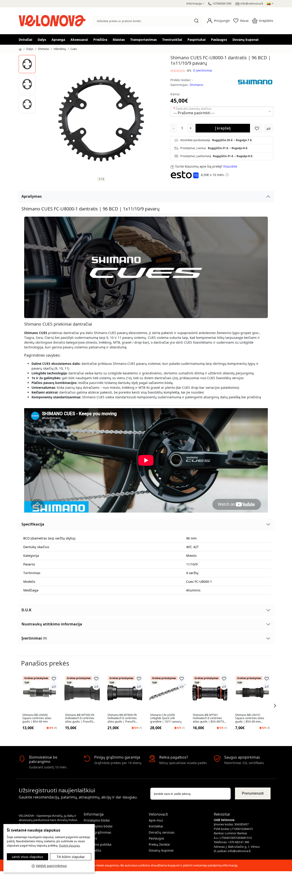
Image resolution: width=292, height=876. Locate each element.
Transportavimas (143, 39)
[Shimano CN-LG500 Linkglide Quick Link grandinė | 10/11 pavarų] (167, 693)
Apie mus (156, 820)
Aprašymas (31, 196)
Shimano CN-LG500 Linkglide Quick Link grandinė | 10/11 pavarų (165, 718)
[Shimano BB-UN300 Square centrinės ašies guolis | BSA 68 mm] (40, 693)
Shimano (43, 49)
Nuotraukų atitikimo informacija (51, 624)
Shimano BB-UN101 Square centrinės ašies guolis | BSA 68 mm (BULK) (249, 718)
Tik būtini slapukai (71, 857)
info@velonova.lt (251, 3)
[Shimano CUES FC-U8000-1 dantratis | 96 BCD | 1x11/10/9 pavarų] (27, 64)
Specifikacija (32, 524)
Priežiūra (100, 39)
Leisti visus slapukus (27, 857)
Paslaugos (219, 39)
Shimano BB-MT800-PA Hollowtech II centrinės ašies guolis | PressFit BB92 (122, 718)
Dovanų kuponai (245, 39)
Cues (73, 49)
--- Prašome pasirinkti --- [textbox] (194, 112)
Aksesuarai (79, 39)
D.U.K (26, 609)
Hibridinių (60, 49)
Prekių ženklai (159, 844)
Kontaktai (156, 826)
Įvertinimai (34, 638)
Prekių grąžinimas (97, 832)
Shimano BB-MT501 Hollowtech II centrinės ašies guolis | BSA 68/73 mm (208, 718)
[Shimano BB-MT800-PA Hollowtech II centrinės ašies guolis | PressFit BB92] (125, 693)
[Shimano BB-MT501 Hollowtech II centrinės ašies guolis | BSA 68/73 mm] (210, 693)
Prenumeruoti (253, 793)
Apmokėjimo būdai (98, 826)
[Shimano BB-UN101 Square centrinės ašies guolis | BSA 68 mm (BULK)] (252, 693)
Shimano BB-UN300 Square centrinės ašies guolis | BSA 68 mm (36, 718)
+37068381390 (221, 3)
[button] (218, 20)
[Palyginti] (53, 686)
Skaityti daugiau (69, 845)
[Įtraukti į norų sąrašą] (257, 128)
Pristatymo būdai (97, 820)
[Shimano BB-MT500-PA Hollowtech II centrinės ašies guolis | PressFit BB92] (82, 693)
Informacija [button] (194, 3)
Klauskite (230, 166)
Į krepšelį (223, 128)
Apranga (58, 39)
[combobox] (221, 111)
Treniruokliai (172, 39)
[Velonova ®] (53, 20)
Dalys (42, 39)
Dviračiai (25, 39)
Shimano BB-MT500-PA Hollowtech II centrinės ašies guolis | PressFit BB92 (79, 718)
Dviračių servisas (162, 832)
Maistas (119, 39)
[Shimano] (255, 82)
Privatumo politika (97, 844)
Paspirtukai (197, 39)
